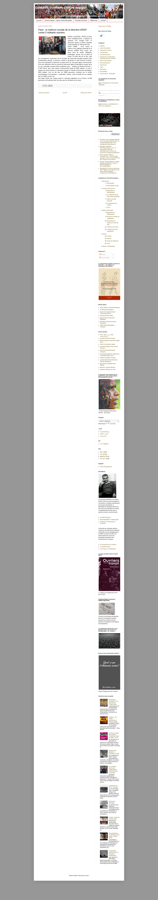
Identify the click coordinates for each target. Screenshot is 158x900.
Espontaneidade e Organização (109, 519)
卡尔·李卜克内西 (104, 458)
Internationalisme (105, 63)
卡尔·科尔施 (103, 454)
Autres (104, 234)
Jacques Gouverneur (109, 188)
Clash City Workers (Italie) (107, 344)
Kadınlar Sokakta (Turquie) (108, 357)
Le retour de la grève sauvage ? (114, 786)
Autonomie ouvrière (105, 50)
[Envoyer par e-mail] (43, 86)
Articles (103, 254)
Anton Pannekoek (105, 48)
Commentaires (105, 257)
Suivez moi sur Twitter (104, 26)
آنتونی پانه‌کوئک (104, 433)
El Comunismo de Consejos (108, 544)
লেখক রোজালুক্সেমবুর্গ (104, 444)
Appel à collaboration (109, 246)
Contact (103, 20)
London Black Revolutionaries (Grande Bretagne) (109, 360)
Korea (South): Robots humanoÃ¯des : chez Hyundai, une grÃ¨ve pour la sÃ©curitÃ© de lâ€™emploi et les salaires (110, 157)
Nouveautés (110, 183)
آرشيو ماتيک (103, 436)
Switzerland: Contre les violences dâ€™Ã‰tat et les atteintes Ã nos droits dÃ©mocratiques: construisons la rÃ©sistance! (109, 171)
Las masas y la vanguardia (108, 549)
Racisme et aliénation (112, 802)
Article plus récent (44, 92)
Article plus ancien (86, 92)
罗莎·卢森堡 (103, 452)
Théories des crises (112, 227)
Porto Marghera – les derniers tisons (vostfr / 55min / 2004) (114, 836)
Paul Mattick (103, 71)
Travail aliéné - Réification (107, 73)
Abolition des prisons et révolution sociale (114, 752)
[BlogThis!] (45, 86)
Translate (112, 423)
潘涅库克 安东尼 (104, 456)
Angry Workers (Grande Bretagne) (110, 307)
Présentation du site (113, 185)
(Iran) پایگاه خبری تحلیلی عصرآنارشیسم (106, 335)
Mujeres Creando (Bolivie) (107, 367)
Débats (109, 238)
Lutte (101, 67)
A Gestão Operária (105, 517)
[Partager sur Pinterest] (52, 86)
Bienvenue (106, 181)
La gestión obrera (105, 546)
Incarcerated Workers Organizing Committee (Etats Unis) (109, 354)
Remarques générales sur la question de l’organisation (113, 702)
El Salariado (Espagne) (107, 309)
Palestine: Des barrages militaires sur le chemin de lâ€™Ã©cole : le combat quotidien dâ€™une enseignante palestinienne (110, 142)
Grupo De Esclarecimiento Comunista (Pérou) (107, 312)
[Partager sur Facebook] (49, 86)
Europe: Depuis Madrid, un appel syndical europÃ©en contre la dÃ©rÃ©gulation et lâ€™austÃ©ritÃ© (109, 164)
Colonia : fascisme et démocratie (114, 818)
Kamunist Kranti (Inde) (106, 315)
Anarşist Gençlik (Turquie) (107, 338)
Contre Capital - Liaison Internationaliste (58, 20)
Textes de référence (112, 241)
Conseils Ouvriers (81, 20)
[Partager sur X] (47, 86)
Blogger (86, 875)
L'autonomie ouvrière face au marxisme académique (113, 853)
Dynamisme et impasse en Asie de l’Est (112, 222)
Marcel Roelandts (108, 210)
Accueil (38, 20)
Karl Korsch (103, 65)
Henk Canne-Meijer (105, 60)
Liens (108, 243)
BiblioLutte (93, 20)
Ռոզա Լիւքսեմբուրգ (106, 466)
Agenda (102, 46)
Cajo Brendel (104, 52)
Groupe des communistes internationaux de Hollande (108, 57)
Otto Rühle (103, 69)
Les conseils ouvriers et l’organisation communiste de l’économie (113, 769)
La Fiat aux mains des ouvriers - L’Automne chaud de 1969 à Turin (114, 735)
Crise (108, 207)
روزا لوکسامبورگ (104, 431)
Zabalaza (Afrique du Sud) (107, 369)
